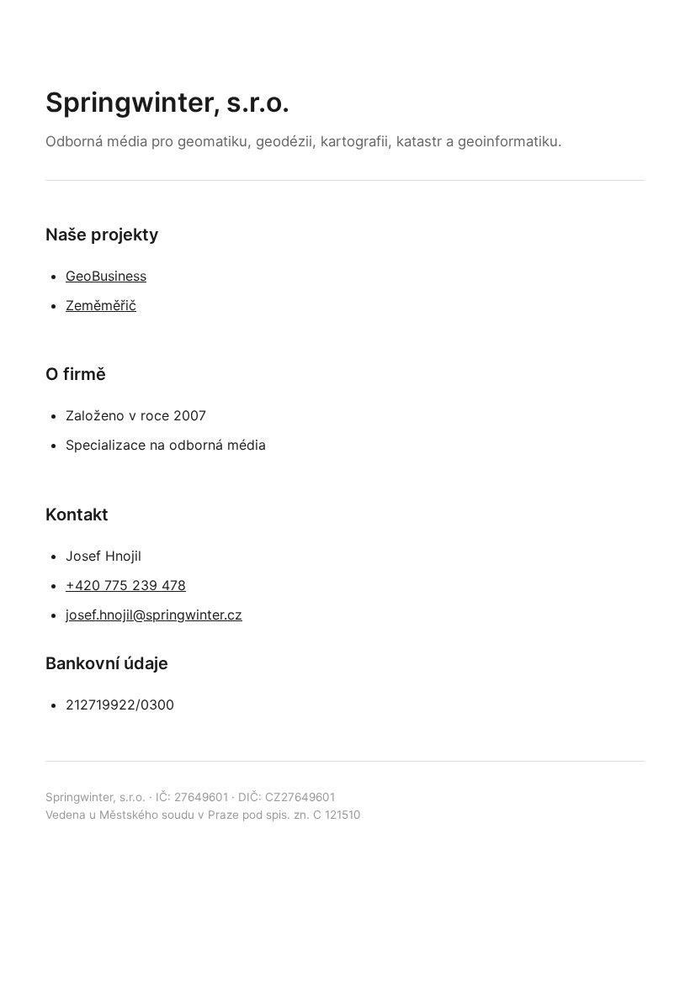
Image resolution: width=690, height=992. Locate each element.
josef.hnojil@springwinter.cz (154, 614)
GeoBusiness (106, 275)
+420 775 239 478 (126, 585)
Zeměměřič (101, 305)
